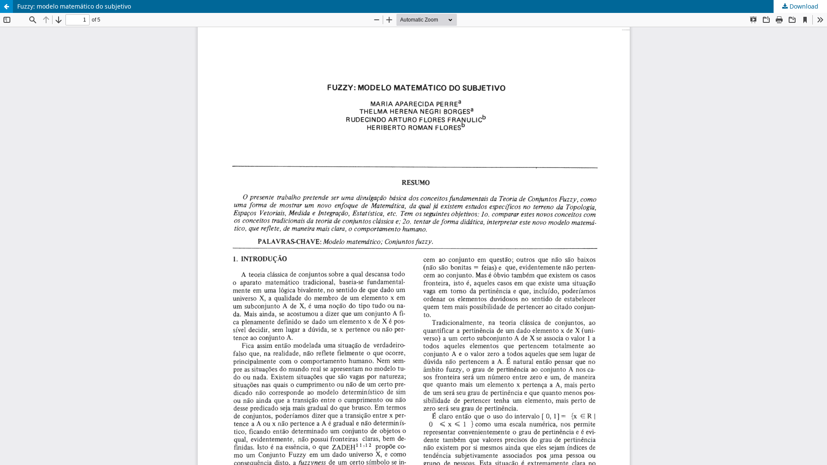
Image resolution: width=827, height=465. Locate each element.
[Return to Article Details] (6, 6)
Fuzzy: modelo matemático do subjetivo (74, 6)
